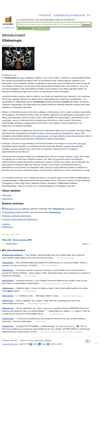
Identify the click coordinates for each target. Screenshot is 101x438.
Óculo (85, 244)
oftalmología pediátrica (12, 255)
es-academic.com (8, 28)
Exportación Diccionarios (10, 344)
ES (88, 15)
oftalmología (7, 263)
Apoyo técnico (39, 340)
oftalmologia (7, 288)
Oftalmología (8, 308)
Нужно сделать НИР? (22, 240)
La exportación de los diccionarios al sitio (69, 15)
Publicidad (48, 340)
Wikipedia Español (25, 28)
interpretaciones (41, 28)
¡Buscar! (86, 24)
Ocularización (11, 244)
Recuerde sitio (46, 15)
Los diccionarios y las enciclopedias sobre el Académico (45, 19)
